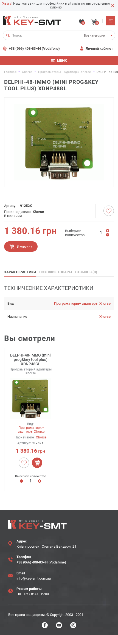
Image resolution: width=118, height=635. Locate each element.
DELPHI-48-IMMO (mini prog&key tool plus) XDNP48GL (30, 359)
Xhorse (38, 212)
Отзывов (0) (86, 272)
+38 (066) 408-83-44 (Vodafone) (34, 48)
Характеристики (20, 272)
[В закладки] (108, 211)
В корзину (24, 246)
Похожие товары (55, 272)
